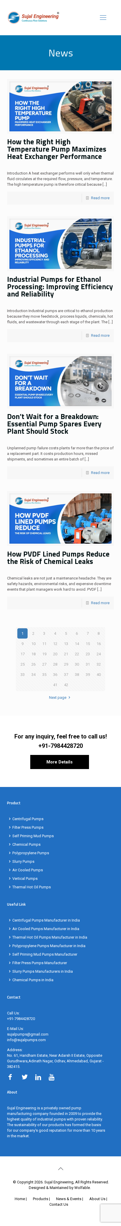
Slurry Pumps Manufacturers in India (42, 971)
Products (40, 1199)
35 (44, 674)
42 (66, 685)
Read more (100, 198)
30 (77, 664)
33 (23, 674)
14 (77, 644)
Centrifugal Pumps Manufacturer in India (46, 920)
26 (33, 664)
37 (66, 674)
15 (88, 644)
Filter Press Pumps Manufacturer (39, 963)
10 (33, 644)
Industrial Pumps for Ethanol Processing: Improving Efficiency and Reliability (60, 286)
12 (55, 644)
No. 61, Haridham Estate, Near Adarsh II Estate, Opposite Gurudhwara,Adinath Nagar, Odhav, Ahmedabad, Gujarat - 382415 (55, 1061)
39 (88, 674)
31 (88, 664)
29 (66, 664)
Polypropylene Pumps (30, 853)
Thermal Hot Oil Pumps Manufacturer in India (49, 937)
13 (66, 644)
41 (55, 685)
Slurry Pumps (23, 861)
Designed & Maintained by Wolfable (59, 1187)
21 (66, 654)
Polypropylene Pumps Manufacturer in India (48, 946)
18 (33, 654)
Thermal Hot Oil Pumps (31, 887)
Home (20, 1199)
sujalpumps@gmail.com (27, 1034)
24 (99, 654)
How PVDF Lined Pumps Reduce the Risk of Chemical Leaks (58, 557)
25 (23, 664)
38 (77, 674)
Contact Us (58, 1204)
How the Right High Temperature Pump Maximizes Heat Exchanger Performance (56, 149)
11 (44, 644)
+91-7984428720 (60, 745)
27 (44, 664)
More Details (59, 762)
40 (99, 674)
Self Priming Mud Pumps (33, 836)
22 (77, 654)
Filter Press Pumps (27, 827)
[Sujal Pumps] (60, 17)
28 (55, 664)
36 (55, 674)
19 (44, 654)
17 (23, 654)
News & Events (68, 1199)
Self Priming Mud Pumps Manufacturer (44, 954)
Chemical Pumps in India (32, 980)
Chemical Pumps (26, 844)
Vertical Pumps (25, 878)
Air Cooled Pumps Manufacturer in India (45, 929)
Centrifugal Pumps (27, 819)
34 (33, 674)
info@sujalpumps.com (26, 1040)
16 (99, 644)
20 (55, 654)
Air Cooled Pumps (27, 870)
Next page (57, 697)
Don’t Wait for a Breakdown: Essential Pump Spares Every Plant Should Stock (54, 424)
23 (88, 654)
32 (99, 664)
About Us (97, 1199)
